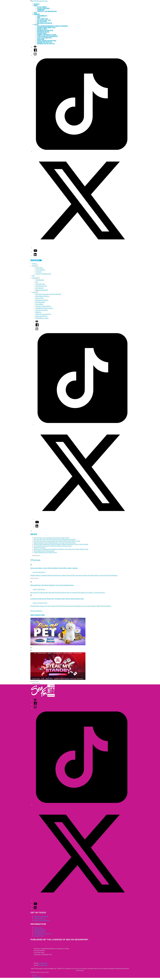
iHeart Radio (37, 977)
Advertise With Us (44, 42)
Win (35, 13)
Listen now (35, 260)
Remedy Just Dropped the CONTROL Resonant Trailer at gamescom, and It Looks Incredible (61, 544)
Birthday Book (43, 32)
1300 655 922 (43, 965)
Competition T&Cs (40, 930)
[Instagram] (35, 55)
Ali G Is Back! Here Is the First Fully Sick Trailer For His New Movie (53, 546)
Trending (40, 10)
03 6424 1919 (43, 963)
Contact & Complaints (41, 916)
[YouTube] (35, 252)
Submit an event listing (46, 35)
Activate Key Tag (44, 20)
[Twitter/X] (82, 248)
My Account (42, 21)
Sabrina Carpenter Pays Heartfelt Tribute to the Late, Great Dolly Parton (55, 542)
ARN (35, 975)
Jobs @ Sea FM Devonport (47, 36)
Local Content (38, 936)
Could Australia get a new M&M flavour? (45, 552)
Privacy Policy (38, 928)
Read (36, 5)
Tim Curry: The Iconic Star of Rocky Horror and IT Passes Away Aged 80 (55, 539)
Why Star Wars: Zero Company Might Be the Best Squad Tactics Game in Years (57, 541)
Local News (42, 7)
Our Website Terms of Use (42, 934)
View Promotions (37, 615)
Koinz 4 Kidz (42, 29)
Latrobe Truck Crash (39, 547)
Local (36, 24)
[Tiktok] (82, 151)
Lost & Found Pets (44, 38)
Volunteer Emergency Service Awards (52, 26)
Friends (37, 14)
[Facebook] (35, 51)
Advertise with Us (39, 918)
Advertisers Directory (46, 27)
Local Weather (43, 8)
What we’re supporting (46, 40)
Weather (40, 39)
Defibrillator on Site (46, 43)
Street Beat (42, 33)
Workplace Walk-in (45, 30)
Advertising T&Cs (39, 932)
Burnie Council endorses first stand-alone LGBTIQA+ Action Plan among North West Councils (61, 549)
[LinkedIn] (35, 256)
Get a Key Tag (42, 18)
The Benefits (42, 16)
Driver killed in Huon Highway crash (44, 551)
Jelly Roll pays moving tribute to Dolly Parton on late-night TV (52, 538)
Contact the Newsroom (47, 11)
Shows (36, 4)
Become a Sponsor (44, 23)
